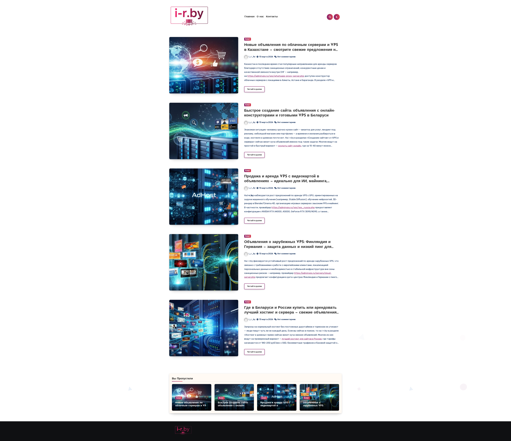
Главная (249, 17)
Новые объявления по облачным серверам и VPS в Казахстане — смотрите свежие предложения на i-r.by (291, 50)
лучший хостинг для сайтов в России (302, 338)
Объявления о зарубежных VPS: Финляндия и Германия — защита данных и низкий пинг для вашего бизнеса (287, 247)
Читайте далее (254, 89)
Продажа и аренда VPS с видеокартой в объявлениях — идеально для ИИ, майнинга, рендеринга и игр (285, 181)
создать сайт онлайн (289, 145)
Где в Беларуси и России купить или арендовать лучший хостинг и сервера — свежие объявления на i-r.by (290, 312)
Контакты (272, 17)
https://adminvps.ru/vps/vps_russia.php (293, 207)
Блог (247, 39)
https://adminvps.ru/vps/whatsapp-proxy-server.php (275, 76)
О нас (260, 17)
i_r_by (252, 56)
